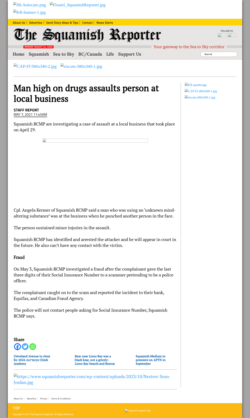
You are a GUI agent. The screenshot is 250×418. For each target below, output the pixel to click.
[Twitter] (25, 346)
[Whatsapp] (32, 346)
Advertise (31, 398)
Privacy (43, 398)
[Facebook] (17, 346)
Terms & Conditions (61, 398)
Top (16, 408)
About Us (18, 398)
